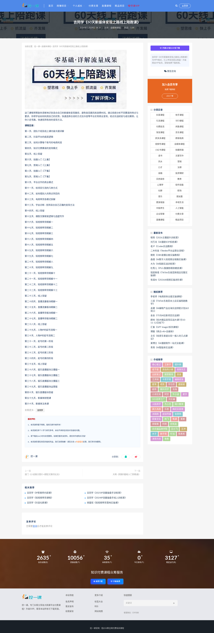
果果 (183, 419)
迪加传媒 (166, 414)
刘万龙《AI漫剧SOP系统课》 (165, 242)
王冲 (183, 429)
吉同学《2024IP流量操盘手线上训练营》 (107, 498)
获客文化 (156, 419)
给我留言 (70, 611)
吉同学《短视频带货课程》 (40, 498)
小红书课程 (160, 150)
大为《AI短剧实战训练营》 (164, 264)
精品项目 (119, 6)
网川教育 (179, 404)
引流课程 (160, 121)
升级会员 (116, 581)
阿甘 (167, 394)
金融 (160, 173)
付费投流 (160, 127)
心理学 (160, 185)
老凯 (162, 384)
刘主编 (171, 399)
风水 (160, 162)
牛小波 (176, 394)
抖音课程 (160, 115)
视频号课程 (160, 144)
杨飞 (167, 419)
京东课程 (179, 132)
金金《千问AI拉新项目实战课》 (166, 315)
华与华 (171, 384)
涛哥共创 (156, 439)
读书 (160, 156)
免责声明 (70, 602)
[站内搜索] (176, 6)
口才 (160, 167)
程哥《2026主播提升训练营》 (165, 238)
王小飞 (174, 429)
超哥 (154, 389)
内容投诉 (79, 442)
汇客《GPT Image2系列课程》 (165, 327)
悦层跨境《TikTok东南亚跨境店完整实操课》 (169, 274)
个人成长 (77, 6)
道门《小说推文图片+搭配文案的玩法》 (43, 474)
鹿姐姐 (181, 384)
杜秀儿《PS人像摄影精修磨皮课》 (167, 268)
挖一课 (37, 46)
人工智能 (179, 208)
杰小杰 (168, 404)
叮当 (172, 434)
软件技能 (179, 185)
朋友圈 (179, 197)
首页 (50, 6)
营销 (179, 162)
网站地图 (99, 611)
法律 (179, 167)
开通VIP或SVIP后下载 (171, 48)
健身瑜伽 (160, 202)
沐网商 (155, 414)
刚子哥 (163, 434)
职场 (179, 191)
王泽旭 (155, 379)
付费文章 (93, 6)
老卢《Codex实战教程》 (162, 246)
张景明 (178, 414)
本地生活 (179, 202)
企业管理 (160, 214)
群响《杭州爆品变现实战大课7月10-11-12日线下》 (168, 321)
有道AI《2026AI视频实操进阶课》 (167, 280)
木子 (154, 434)
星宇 (185, 394)
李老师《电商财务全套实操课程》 (167, 297)
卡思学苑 (166, 379)
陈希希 (181, 434)
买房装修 (160, 179)
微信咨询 (171, 71)
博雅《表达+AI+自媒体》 (163, 331)
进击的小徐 (167, 369)
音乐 (160, 197)
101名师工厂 (158, 399)
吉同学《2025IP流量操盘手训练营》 (104, 493)
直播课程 (106, 6)
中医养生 (160, 208)
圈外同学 (164, 389)
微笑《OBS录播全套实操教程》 (166, 255)
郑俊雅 (155, 424)
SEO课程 (180, 121)
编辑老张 (179, 379)
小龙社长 (156, 394)
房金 (179, 374)
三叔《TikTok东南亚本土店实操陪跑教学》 (169, 302)
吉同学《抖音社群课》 (38, 503)
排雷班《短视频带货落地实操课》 (103, 503)
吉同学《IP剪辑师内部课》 (40, 493)
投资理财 (179, 173)
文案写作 (179, 156)
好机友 (173, 424)
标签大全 (99, 602)
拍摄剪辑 (179, 150)
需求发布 (70, 606)
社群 (160, 191)
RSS (96, 606)
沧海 (175, 389)
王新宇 (168, 365)
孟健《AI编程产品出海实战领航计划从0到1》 (170, 309)
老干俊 (155, 369)
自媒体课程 (115, 28)
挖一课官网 (94, 628)
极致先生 (181, 369)
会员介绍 (99, 581)
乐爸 (167, 409)
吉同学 (40, 410)
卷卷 (167, 439)
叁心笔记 (156, 365)
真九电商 (156, 409)
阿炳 (164, 424)
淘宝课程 (160, 132)
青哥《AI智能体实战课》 (162, 347)
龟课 (175, 419)
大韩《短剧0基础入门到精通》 (126, 474)
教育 (179, 179)
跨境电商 (179, 138)
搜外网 (178, 365)
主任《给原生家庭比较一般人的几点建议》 (169, 337)
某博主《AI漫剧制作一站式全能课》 (168, 343)
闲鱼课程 (179, 127)
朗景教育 (169, 374)
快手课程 (179, 115)
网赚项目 (61, 6)
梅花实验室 (178, 409)
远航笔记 (156, 374)
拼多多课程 (160, 138)
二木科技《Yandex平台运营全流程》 (168, 251)
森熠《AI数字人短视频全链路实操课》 (169, 259)
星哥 (154, 384)
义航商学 (156, 404)
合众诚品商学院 (159, 429)
